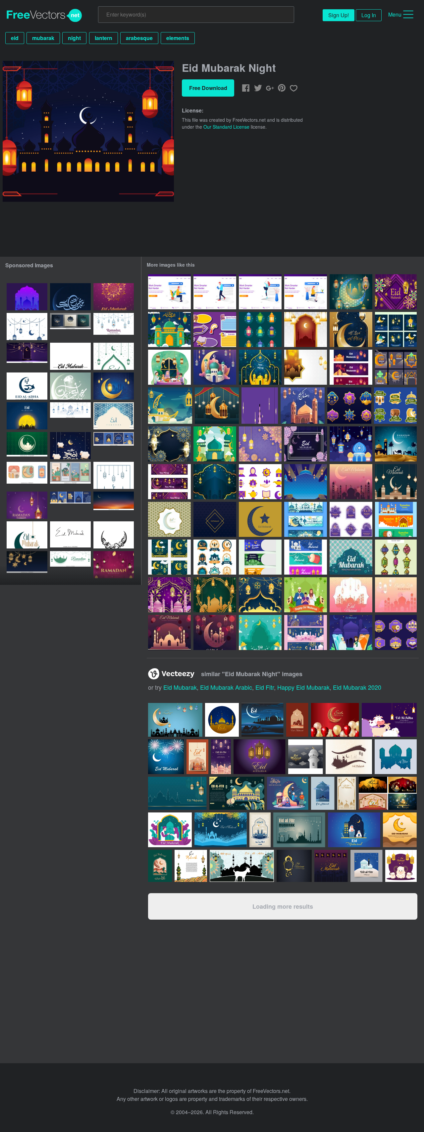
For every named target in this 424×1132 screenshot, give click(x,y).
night (74, 38)
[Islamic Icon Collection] (260, 481)
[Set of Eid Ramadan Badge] (349, 405)
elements (177, 38)
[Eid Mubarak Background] (170, 405)
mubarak (43, 38)
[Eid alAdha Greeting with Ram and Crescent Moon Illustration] (70, 386)
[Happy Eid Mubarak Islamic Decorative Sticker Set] (395, 405)
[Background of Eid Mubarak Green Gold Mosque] (214, 594)
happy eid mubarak (303, 687)
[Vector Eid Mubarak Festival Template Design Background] (113, 356)
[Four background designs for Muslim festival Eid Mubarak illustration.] (388, 793)
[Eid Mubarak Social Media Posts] (396, 329)
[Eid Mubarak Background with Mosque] (169, 329)
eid (15, 38)
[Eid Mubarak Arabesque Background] (260, 594)
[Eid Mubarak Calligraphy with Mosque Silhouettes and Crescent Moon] (70, 296)
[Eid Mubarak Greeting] (169, 519)
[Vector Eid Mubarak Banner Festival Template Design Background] (70, 415)
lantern (103, 38)
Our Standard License (226, 126)
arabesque (139, 38)
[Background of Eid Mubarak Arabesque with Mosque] (169, 594)
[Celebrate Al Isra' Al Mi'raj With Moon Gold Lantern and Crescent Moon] (351, 329)
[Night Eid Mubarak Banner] (351, 367)
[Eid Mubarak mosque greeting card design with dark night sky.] (305, 756)
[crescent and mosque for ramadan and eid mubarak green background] (27, 445)
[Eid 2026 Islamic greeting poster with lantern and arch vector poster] (113, 415)
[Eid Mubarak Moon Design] (260, 519)
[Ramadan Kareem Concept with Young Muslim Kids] (259, 405)
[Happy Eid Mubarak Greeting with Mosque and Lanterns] (214, 367)
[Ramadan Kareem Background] (396, 443)
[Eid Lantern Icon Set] (396, 557)
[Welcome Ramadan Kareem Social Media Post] (169, 557)
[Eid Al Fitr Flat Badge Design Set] (214, 557)
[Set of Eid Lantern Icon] (260, 329)
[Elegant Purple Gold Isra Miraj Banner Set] (169, 481)
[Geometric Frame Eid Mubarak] (214, 519)
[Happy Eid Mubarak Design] (305, 594)
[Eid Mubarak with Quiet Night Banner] (305, 519)
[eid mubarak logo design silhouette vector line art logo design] (27, 534)
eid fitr (264, 687)
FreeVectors (44, 15)
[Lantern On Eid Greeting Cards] (260, 632)
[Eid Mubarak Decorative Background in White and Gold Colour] (305, 367)
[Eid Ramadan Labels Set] (396, 632)
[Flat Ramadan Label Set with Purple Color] (351, 519)
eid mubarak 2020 (357, 687)
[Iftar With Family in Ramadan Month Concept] (169, 367)
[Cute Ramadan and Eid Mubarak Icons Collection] (27, 475)
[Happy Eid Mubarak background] (305, 481)
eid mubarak (180, 687)
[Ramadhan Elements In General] (214, 443)
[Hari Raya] (351, 557)
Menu (394, 14)
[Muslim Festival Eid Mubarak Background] (396, 291)
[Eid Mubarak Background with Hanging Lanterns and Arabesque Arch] (305, 329)
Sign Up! (338, 15)
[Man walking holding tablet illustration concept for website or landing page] (214, 291)
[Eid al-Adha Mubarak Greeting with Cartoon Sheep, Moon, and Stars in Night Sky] (70, 445)
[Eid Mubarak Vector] (351, 481)
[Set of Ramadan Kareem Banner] (396, 519)
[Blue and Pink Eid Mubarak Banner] (305, 632)
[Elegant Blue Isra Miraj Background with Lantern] (214, 481)
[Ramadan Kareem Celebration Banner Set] (260, 557)
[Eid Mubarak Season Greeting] (305, 443)
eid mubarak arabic (226, 687)
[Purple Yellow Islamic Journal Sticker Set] (214, 329)
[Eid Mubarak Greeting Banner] (305, 557)
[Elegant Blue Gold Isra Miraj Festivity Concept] (260, 367)
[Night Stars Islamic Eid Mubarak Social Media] (396, 367)
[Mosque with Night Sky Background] (303, 405)
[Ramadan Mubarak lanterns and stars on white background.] (113, 326)
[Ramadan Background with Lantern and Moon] (217, 405)
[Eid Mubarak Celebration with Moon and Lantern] (351, 291)
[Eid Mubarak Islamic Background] (169, 443)
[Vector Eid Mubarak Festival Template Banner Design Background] (70, 564)
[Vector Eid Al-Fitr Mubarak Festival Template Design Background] (113, 475)
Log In (368, 15)
